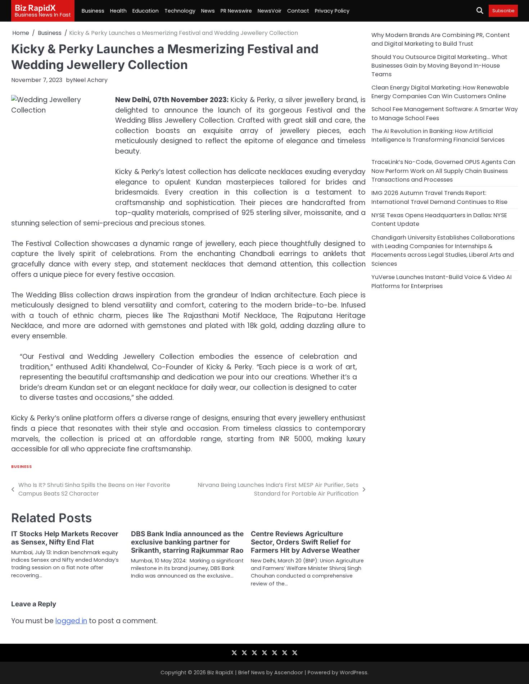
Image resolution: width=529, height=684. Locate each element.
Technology (179, 10)
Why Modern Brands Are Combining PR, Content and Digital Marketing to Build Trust (440, 39)
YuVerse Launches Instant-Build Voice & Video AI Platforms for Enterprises (441, 281)
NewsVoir (269, 10)
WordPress (353, 672)
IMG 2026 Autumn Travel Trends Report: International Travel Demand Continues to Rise (439, 197)
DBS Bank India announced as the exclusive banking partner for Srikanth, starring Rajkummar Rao (187, 542)
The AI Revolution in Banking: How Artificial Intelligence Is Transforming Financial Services (438, 135)
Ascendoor (288, 672)
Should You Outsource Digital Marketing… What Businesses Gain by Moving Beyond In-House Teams (439, 65)
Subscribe (503, 10)
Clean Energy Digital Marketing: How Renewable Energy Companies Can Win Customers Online (440, 91)
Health (118, 10)
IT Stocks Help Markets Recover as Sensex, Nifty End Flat (64, 538)
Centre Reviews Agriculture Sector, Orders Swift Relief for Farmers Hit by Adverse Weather (305, 542)
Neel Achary (90, 80)
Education (145, 10)
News (208, 10)
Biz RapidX (35, 8)
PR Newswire (236, 10)
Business (93, 10)
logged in (71, 621)
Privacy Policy (332, 10)
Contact (298, 10)
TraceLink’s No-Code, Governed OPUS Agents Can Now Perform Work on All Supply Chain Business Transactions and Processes (443, 171)
